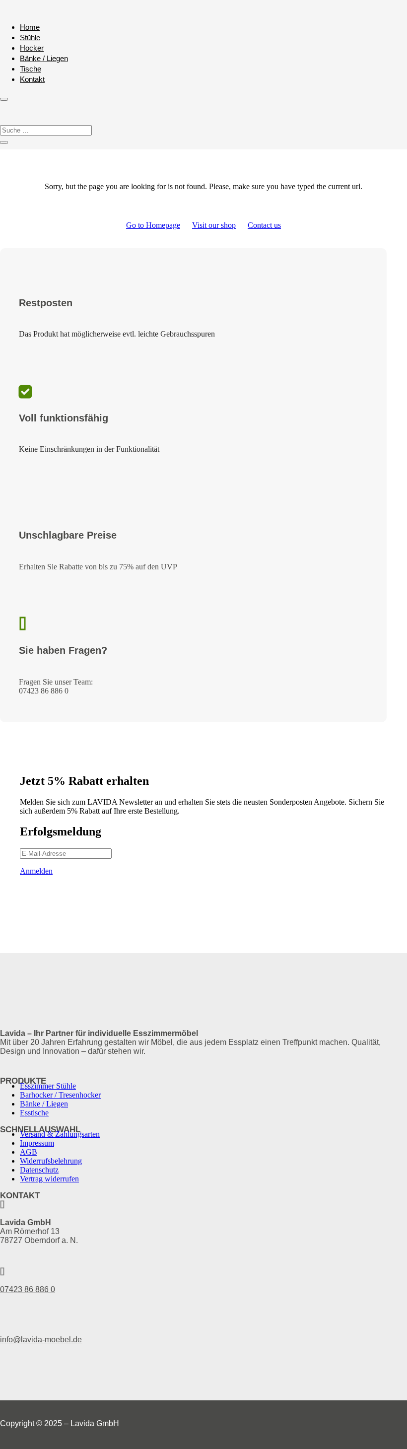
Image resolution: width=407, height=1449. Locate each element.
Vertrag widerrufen (49, 1178)
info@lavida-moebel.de (41, 1339)
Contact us (264, 225)
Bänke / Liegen (44, 58)
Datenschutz (39, 1170)
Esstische (34, 1112)
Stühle (30, 37)
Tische (30, 69)
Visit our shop (214, 225)
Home (30, 27)
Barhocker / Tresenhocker (60, 1095)
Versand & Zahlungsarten (60, 1134)
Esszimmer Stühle (48, 1086)
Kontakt (32, 79)
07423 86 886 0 (27, 1289)
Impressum (37, 1143)
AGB (28, 1152)
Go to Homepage (153, 225)
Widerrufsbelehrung (51, 1161)
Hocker (32, 48)
